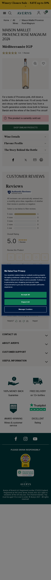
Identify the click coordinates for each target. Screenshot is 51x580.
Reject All (25, 302)
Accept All (25, 295)
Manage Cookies (26, 309)
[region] (25, 290)
